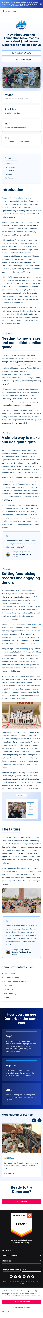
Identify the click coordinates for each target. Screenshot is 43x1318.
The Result (9, 174)
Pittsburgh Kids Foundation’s (12, 198)
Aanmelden (24, 6)
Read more (8, 1174)
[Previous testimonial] (40, 1120)
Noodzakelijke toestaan (21, 1307)
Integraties (6, 1261)
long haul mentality (25, 655)
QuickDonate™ (35, 494)
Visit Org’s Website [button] (23, 53)
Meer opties (6, 1312)
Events (23, 613)
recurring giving (27, 649)
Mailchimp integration (16, 505)
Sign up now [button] (21, 1201)
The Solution (9, 171)
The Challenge (10, 167)
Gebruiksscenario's (10, 1256)
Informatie (6, 1250)
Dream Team (36, 624)
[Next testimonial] (34, 1120)
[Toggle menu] (38, 12)
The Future (9, 178)
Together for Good (17, 603)
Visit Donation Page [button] (22, 59)
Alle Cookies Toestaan (21, 1302)
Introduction (9, 164)
